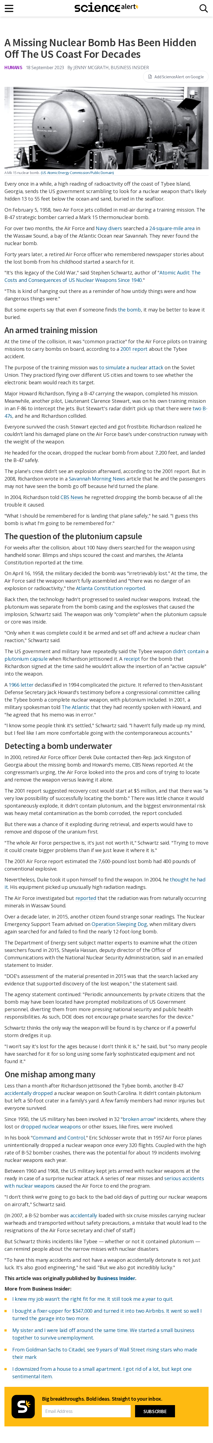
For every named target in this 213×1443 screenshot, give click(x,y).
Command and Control (59, 1137)
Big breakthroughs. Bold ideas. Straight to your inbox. (102, 1399)
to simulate (112, 367)
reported (85, 898)
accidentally (83, 1215)
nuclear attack (146, 367)
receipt (132, 658)
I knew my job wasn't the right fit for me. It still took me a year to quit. (92, 1299)
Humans (13, 67)
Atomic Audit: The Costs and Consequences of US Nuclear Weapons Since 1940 (102, 276)
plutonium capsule (25, 658)
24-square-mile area (171, 228)
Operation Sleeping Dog (119, 924)
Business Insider (116, 1278)
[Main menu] (9, 8)
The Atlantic (75, 707)
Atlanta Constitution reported (110, 588)
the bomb (129, 309)
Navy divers (109, 228)
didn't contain (188, 651)
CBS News (71, 497)
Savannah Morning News (97, 478)
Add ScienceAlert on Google (179, 76)
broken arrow (138, 1119)
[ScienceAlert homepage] (106, 8)
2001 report (134, 349)
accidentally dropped (28, 1093)
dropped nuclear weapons (51, 1126)
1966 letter (21, 684)
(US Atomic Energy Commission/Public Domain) (77, 172)
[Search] (204, 8)
